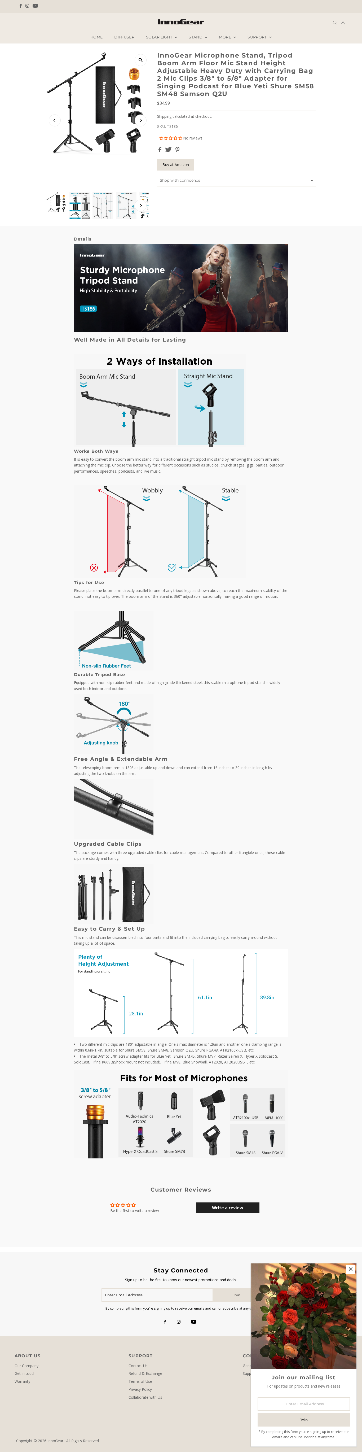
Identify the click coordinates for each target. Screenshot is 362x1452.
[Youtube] (35, 6)
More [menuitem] (225, 37)
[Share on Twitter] (169, 150)
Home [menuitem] (96, 37)
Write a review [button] (227, 1208)
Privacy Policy (140, 1389)
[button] (171, 138)
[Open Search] (335, 22)
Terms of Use (140, 1381)
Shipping (164, 116)
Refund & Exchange (145, 1373)
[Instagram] (27, 6)
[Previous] (55, 120)
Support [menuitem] (258, 37)
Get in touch (25, 1373)
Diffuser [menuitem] (124, 37)
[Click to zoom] (141, 60)
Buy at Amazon (175, 164)
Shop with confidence (180, 180)
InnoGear (55, 1440)
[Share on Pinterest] (177, 150)
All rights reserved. (83, 1440)
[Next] (141, 120)
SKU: (161, 126)
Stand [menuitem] (196, 37)
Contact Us (138, 1365)
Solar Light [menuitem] (159, 37)
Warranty (22, 1381)
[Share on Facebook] (160, 150)
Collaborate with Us (145, 1397)
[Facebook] (20, 6)
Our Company (26, 1365)
